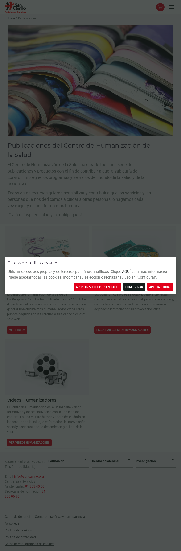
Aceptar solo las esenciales (97, 287)
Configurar (134, 287)
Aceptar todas (160, 287)
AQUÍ (126, 271)
